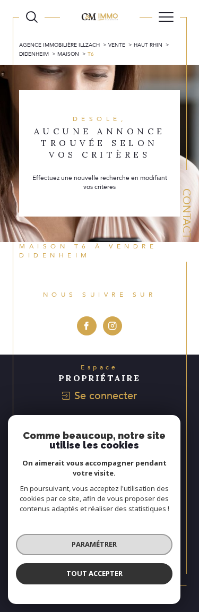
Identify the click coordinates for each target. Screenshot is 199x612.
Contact (186, 213)
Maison (68, 54)
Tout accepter (94, 573)
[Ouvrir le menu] (166, 17)
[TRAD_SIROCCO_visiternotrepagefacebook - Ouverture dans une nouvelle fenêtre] (87, 326)
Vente (116, 45)
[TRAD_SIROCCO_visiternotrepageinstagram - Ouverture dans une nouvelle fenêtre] (113, 326)
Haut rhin (148, 45)
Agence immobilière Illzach (59, 45)
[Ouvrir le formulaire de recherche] (31, 17)
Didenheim (34, 54)
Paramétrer (94, 544)
